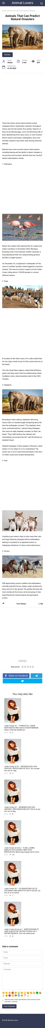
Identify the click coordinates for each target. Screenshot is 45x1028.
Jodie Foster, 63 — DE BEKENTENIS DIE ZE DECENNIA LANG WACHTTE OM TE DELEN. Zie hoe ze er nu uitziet (22, 890)
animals (23, 661)
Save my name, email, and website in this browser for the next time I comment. (22, 1000)
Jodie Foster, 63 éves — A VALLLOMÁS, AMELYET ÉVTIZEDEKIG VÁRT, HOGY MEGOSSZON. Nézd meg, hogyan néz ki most (21, 850)
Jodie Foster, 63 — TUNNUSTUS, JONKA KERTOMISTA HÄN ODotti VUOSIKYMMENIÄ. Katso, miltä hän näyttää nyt (21, 728)
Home (4, 11)
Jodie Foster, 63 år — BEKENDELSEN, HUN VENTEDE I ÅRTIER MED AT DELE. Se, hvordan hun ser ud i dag (22, 768)
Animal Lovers (22, 3)
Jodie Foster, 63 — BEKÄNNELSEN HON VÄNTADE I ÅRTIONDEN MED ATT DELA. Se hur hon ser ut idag (22, 809)
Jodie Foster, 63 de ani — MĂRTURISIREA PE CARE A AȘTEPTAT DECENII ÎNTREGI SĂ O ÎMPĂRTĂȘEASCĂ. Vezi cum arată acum (21, 931)
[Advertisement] (22, 98)
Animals (7, 55)
